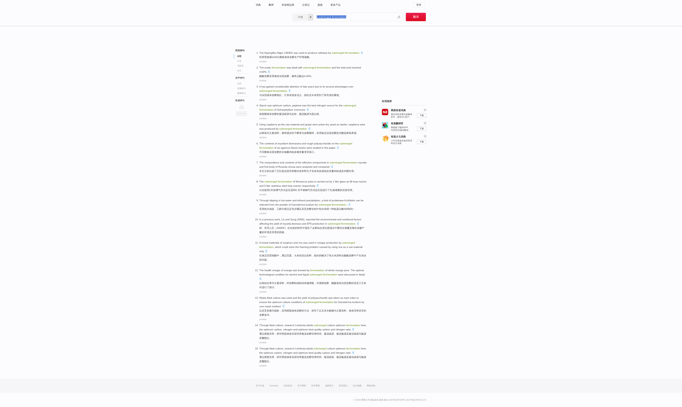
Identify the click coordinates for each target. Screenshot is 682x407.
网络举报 (371, 385)
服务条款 (383, 400)
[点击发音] (361, 53)
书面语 (240, 66)
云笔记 (306, 4)
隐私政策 (374, 400)
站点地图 (357, 385)
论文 (239, 70)
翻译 (271, 4)
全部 (239, 83)
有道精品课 (288, 4)
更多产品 (335, 4)
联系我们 (343, 385)
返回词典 (241, 113)
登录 (418, 4)
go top (241, 107)
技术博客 (315, 385)
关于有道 (260, 385)
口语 (239, 61)
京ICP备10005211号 (416, 400)
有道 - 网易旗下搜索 (270, 17)
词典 (258, 4)
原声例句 (240, 77)
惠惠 (320, 4)
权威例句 (240, 100)
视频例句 (241, 93)
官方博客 (301, 385)
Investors (274, 385)
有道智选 (288, 385)
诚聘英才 (329, 385)
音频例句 (241, 88)
